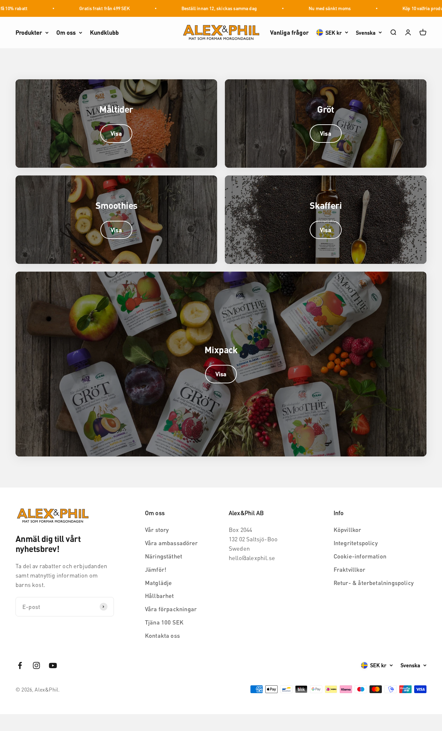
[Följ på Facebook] (20, 665)
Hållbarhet (159, 595)
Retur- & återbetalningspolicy (374, 582)
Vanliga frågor (289, 32)
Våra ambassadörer (171, 542)
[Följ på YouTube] (53, 665)
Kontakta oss (162, 635)
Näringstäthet (163, 556)
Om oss (66, 32)
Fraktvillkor (349, 569)
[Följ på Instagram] (36, 665)
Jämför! (155, 569)
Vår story (157, 529)
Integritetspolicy (356, 542)
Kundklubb (104, 32)
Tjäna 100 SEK (164, 622)
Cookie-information (360, 556)
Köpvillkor (347, 529)
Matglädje (158, 582)
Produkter (29, 32)
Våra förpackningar (171, 609)
